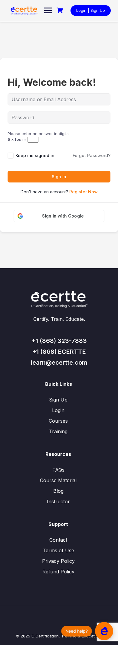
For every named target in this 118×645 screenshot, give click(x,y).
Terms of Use (58, 550)
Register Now (83, 191)
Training (58, 431)
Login (58, 410)
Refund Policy (58, 572)
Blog (58, 491)
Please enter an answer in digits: (39, 133)
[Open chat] (104, 631)
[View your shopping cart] (60, 10)
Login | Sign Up (90, 10)
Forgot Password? (91, 155)
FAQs (58, 470)
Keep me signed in (34, 155)
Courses (58, 421)
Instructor (58, 501)
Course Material (58, 480)
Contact (58, 540)
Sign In (59, 176)
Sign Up (58, 400)
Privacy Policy (58, 561)
